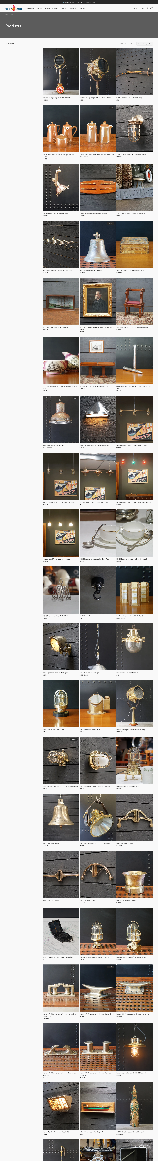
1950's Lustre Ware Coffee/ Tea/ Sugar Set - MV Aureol (58, 156)
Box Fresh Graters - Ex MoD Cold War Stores (131, 616)
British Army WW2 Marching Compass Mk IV (58, 957)
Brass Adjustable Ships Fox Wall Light (55, 673)
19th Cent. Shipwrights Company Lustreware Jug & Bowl (60, 387)
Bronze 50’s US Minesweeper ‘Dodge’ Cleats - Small (97, 1014)
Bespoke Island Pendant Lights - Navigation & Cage (133, 502)
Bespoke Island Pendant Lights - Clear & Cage (131, 445)
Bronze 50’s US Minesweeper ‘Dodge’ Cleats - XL (132, 1014)
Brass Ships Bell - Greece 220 (52, 843)
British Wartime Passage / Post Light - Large (94, 957)
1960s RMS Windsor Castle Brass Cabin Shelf (58, 270)
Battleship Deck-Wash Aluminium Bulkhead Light (96, 445)
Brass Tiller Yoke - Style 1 (124, 843)
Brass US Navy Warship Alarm (126, 900)
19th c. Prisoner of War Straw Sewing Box (130, 270)
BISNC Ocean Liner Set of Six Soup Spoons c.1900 (132, 559)
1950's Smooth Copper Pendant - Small (56, 214)
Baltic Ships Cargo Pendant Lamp (54, 445)
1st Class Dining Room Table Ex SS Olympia (94, 386)
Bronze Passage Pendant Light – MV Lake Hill (131, 1073)
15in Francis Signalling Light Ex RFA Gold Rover (95, 98)
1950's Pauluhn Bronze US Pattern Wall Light (131, 155)
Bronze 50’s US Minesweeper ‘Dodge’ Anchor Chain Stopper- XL (60, 1015)
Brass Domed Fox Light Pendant (127, 673)
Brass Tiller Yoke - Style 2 (51, 900)
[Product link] (61, 75)
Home (6, 14)
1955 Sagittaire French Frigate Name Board (130, 214)
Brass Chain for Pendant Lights (90, 673)
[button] (143, 8)
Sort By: (133, 44)
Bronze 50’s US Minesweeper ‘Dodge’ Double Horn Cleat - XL (59, 1074)
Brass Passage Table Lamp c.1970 (127, 786)
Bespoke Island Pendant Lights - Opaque (56, 559)
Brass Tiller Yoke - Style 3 (88, 900)
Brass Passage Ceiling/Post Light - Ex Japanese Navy (60, 786)
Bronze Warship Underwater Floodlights (56, 1132)
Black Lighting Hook (86, 616)
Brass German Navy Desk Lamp (53, 730)
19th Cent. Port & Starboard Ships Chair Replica (132, 327)
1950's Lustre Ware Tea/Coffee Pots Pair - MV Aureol (97, 155)
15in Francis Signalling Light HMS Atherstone (57, 98)
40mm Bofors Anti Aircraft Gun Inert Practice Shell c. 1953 (134, 387)
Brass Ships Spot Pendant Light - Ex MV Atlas (95, 843)
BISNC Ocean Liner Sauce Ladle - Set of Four (94, 559)
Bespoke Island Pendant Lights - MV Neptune (95, 502)
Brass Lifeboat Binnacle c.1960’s (90, 730)
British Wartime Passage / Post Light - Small (131, 957)
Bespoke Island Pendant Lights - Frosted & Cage (59, 502)
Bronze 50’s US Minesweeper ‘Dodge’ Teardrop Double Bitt (95, 1074)
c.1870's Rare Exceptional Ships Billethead (130, 1132)
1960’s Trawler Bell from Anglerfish (91, 270)
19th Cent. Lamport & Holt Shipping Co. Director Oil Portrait (97, 328)
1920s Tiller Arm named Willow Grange (129, 98)
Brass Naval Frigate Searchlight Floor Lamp (130, 730)
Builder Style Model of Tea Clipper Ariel (92, 1132)
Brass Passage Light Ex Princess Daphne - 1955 (95, 786)
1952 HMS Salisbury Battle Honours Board (93, 214)
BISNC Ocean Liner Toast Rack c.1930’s (55, 616)
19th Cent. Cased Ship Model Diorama (55, 327)
